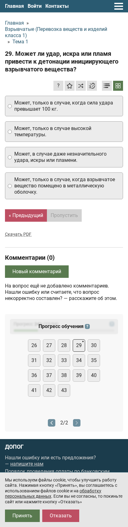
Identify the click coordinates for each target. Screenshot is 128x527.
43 (64, 390)
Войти (35, 6)
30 (94, 345)
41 (34, 390)
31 (34, 360)
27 (49, 345)
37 (49, 375)
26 (34, 345)
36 (34, 375)
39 (79, 375)
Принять (22, 516)
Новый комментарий (36, 271)
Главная (14, 6)
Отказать (61, 516)
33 (64, 360)
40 (94, 375)
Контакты (57, 6)
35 (94, 360)
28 (64, 345)
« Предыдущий (26, 215)
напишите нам (26, 464)
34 (79, 360)
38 (64, 375)
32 (49, 360)
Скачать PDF (18, 234)
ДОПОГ (14, 447)
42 (49, 390)
